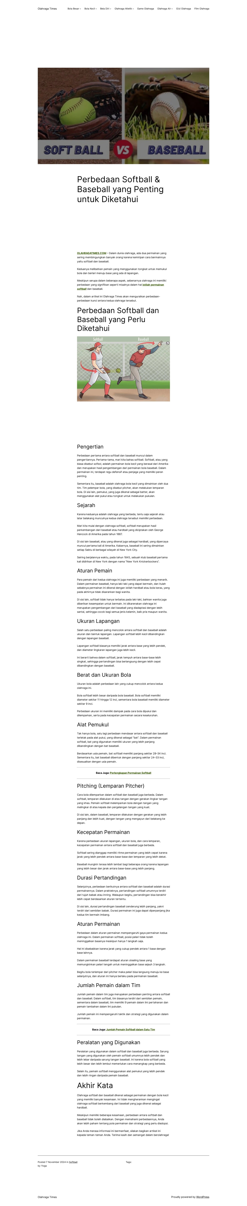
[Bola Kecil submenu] (96, 8)
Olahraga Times (47, 8)
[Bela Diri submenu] (110, 8)
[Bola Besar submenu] (80, 8)
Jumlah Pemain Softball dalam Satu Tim (130, 1029)
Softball (73, 1162)
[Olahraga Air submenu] (172, 8)
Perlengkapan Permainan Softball (130, 772)
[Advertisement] (123, 48)
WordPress (202, 1196)
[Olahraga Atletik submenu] (133, 8)
